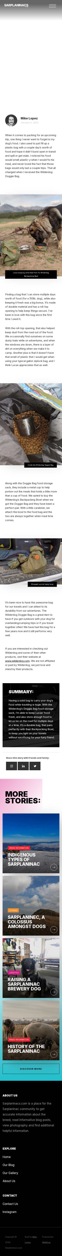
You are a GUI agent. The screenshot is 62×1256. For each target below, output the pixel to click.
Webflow (46, 1242)
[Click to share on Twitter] (34, 766)
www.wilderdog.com (17, 660)
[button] (54, 6)
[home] (14, 3)
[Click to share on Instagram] (11, 766)
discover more (31, 1068)
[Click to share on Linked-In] (23, 766)
